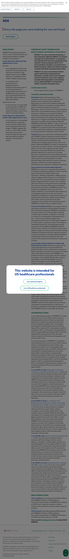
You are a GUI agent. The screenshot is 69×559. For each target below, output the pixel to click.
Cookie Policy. (47, 6)
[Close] (66, 3)
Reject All (17, 9)
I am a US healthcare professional (34, 288)
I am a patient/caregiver (34, 282)
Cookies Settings (5, 9)
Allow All (28, 9)
